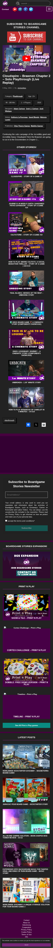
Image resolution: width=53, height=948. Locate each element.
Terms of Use (26, 934)
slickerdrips (22, 88)
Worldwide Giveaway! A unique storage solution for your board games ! (26, 906)
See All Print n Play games (26, 725)
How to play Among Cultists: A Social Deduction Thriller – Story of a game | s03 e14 (26, 264)
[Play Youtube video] (26, 58)
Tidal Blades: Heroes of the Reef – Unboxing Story (26, 294)
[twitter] (31, 9)
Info (26, 937)
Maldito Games (37, 126)
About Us (26, 923)
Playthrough (18, 96)
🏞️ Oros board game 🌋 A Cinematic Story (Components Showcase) (26, 323)
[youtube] (15, 9)
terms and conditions (25, 521)
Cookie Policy (26, 932)
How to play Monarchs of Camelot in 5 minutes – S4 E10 (26, 411)
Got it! (26, 945)
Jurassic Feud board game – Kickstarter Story (25, 804)
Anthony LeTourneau (19, 117)
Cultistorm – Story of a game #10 (26, 235)
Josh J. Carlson (32, 109)
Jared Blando (34, 117)
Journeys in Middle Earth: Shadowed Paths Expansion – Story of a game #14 (26, 206)
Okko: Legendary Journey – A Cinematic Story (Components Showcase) (26, 353)
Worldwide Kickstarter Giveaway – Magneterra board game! (25, 772)
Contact (5, 9)
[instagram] (20, 9)
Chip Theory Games (22, 126)
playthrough (9, 420)
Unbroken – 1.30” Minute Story (26, 382)
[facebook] (26, 9)
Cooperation (26, 927)
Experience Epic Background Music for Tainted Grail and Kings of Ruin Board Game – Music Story (25, 871)
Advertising (26, 925)
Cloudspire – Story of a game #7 (26, 176)
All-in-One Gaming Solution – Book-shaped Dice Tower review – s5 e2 (25, 837)
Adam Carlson (19, 109)
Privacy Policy (14, 514)
